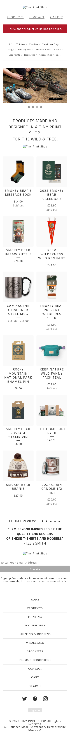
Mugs (11, 49)
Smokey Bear (25, 49)
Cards (57, 49)
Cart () (56, 17)
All (10, 44)
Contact (37, 17)
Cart (35, 677)
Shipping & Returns (35, 634)
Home (35, 599)
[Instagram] (45, 698)
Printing (35, 616)
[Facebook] (35, 698)
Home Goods (43, 49)
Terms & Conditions (35, 660)
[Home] (35, 7)
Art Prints (14, 55)
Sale (58, 55)
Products (15, 17)
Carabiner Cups (51, 44)
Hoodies (33, 44)
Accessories (45, 55)
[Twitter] (24, 698)
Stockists (35, 651)
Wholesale (35, 642)
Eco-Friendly (35, 625)
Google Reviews (23, 521)
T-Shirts (20, 44)
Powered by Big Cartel (35, 710)
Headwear (29, 55)
